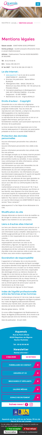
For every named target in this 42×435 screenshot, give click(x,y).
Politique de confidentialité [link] (28, 432)
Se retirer (31, 357)
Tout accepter (14, 429)
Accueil (14, 23)
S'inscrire (11, 357)
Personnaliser (10, 432)
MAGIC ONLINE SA (27, 84)
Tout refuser (30, 429)
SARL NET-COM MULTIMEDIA (16, 92)
